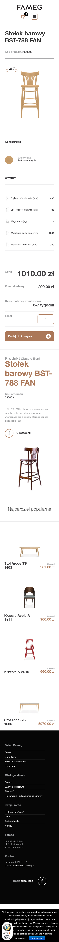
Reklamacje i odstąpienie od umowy (23, 796)
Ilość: (8, 316)
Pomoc (8, 782)
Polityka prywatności (15, 761)
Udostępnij (23, 432)
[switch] (7, 937)
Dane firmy (10, 757)
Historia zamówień (14, 812)
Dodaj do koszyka (20, 336)
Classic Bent (30, 358)
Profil (7, 817)
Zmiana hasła (12, 821)
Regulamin (10, 766)
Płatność (9, 791)
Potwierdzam (37, 938)
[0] (23, 17)
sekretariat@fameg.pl (23, 866)
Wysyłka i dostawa (14, 787)
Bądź (23, 880)
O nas (8, 752)
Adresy (8, 826)
